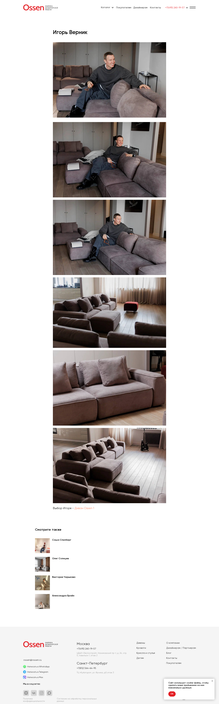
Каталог (105, 7)
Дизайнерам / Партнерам (181, 647)
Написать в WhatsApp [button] (38, 666)
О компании (173, 642)
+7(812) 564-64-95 (86, 668)
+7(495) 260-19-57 (175, 7)
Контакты (155, 7)
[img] (33, 7)
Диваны (140, 642)
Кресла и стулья (145, 653)
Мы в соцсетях (31, 683)
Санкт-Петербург (92, 663)
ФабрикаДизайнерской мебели (51, 8)
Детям (140, 658)
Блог (168, 653)
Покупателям (123, 7)
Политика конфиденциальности (34, 699)
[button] (192, 7)
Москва (83, 644)
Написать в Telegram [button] (37, 672)
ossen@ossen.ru (32, 660)
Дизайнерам (140, 7)
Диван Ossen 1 (84, 508)
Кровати (141, 647)
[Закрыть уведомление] (212, 680)
